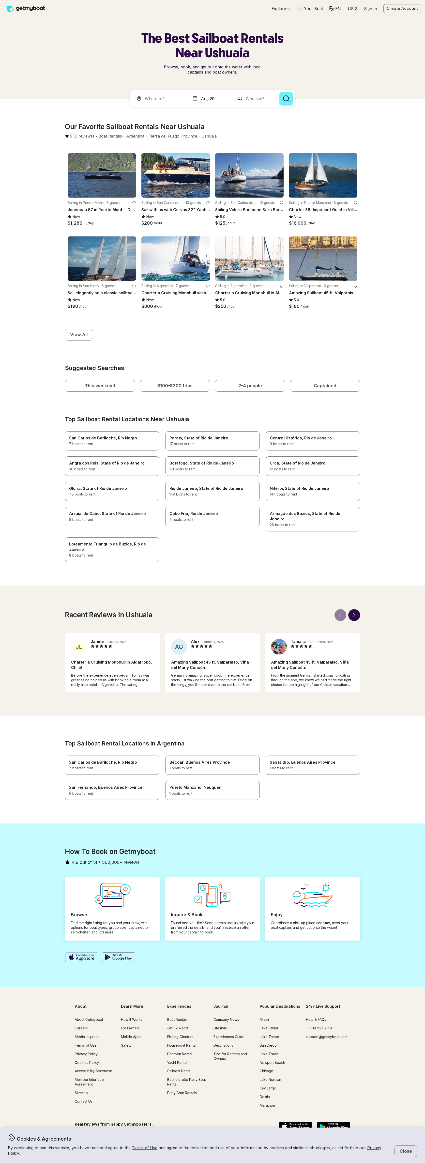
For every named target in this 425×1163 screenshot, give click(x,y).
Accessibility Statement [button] (93, 1071)
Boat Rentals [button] (177, 1019)
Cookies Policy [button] (87, 1062)
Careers (81, 1028)
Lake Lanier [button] (269, 1028)
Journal (220, 1006)
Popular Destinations (280, 1006)
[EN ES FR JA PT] (335, 9)
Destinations (223, 1045)
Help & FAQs (316, 1019)
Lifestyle (220, 1028)
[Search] (286, 99)
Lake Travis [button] (269, 1054)
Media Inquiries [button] (87, 1037)
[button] (310, 8)
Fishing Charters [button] (180, 1037)
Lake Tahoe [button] (269, 1037)
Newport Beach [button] (272, 1062)
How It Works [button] (131, 1019)
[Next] (354, 615)
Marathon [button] (267, 1105)
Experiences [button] (179, 1006)
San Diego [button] (268, 1045)
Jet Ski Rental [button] (178, 1028)
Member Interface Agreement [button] (89, 1081)
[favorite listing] (134, 203)
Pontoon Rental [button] (179, 1054)
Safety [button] (126, 1045)
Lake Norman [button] (270, 1079)
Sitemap (81, 1093)
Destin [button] (265, 1097)
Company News (226, 1019)
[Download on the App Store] (81, 957)
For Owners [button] (130, 1028)
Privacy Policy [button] (86, 1054)
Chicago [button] (266, 1071)
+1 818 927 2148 (319, 1028)
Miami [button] (264, 1019)
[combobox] (160, 98)
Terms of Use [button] (144, 1147)
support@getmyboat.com (326, 1037)
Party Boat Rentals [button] (182, 1093)
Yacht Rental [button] (177, 1062)
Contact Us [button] (83, 1101)
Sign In (370, 8)
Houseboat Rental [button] (181, 1045)
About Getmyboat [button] (89, 1019)
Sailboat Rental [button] (179, 1071)
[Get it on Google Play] (118, 957)
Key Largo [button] (268, 1088)
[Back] (340, 615)
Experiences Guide (228, 1037)
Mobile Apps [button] (131, 1037)
